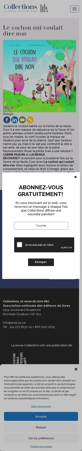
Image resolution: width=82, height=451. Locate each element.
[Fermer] (75, 177)
